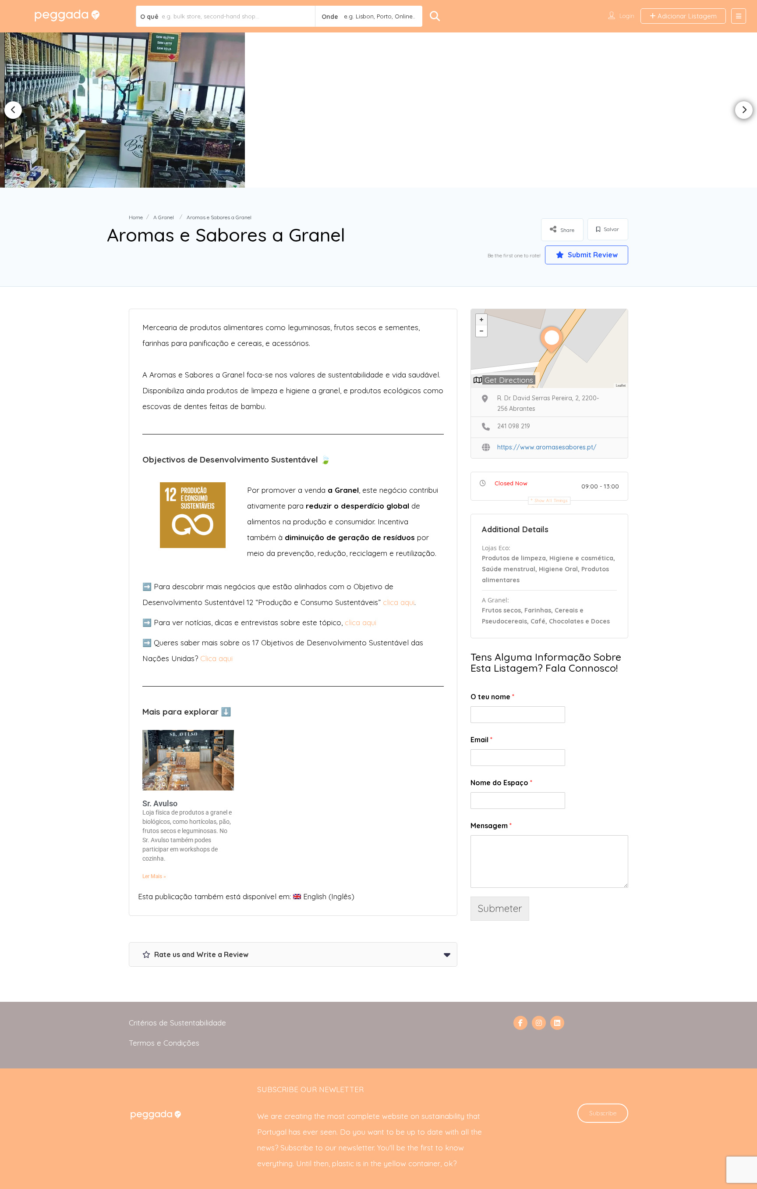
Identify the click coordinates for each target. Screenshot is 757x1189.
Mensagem (491, 825)
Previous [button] (13, 110)
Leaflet (621, 385)
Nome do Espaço (501, 782)
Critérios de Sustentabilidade (177, 1022)
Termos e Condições (164, 1042)
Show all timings (551, 500)
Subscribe (602, 1113)
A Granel (163, 217)
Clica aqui (216, 658)
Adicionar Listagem (686, 16)
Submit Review (592, 254)
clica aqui (398, 602)
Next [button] (744, 110)
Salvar (610, 229)
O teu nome (492, 696)
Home (136, 217)
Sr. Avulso (159, 803)
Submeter (500, 908)
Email (481, 739)
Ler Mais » (154, 876)
